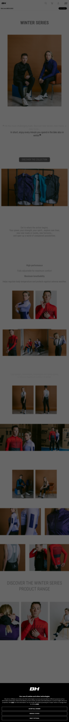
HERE (12, 702)
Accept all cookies (34, 709)
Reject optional (34, 718)
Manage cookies (34, 713)
